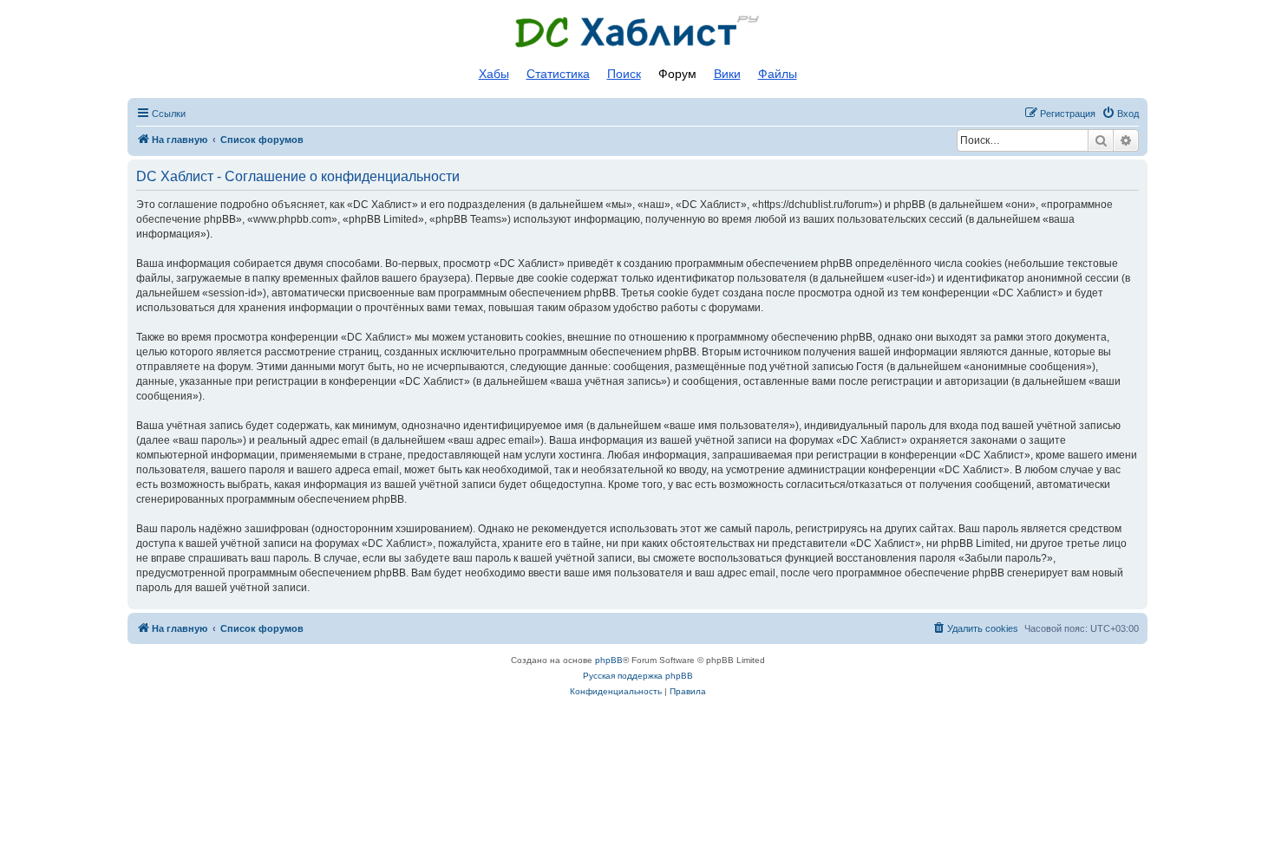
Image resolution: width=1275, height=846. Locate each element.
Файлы (777, 74)
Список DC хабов (637, 32)
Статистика (558, 74)
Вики (727, 74)
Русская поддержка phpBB (638, 675)
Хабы (494, 74)
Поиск (624, 74)
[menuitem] (1120, 113)
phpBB (609, 660)
